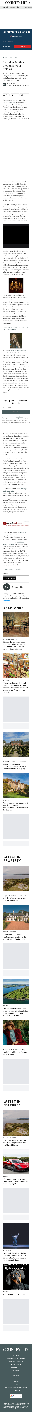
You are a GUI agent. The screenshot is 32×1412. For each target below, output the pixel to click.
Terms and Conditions (16, 1361)
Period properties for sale (12, 569)
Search (22, 46)
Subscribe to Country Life (11, 7)
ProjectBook (22, 532)
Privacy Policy (16, 1364)
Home (5, 58)
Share (7, 95)
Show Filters (6, 46)
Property (13, 58)
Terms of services (19, 417)
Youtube (16, 1376)
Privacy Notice (21, 418)
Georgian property (9, 578)
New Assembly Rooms (18, 350)
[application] (16, 233)
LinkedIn (16, 1381)
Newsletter (26, 95)
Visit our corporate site (19, 1405)
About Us (16, 1356)
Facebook (16, 1373)
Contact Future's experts (16, 1359)
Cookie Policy (16, 1367)
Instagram (16, 1370)
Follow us (16, 95)
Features (26, 85)
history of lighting (9, 102)
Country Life (12, 83)
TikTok (16, 1384)
